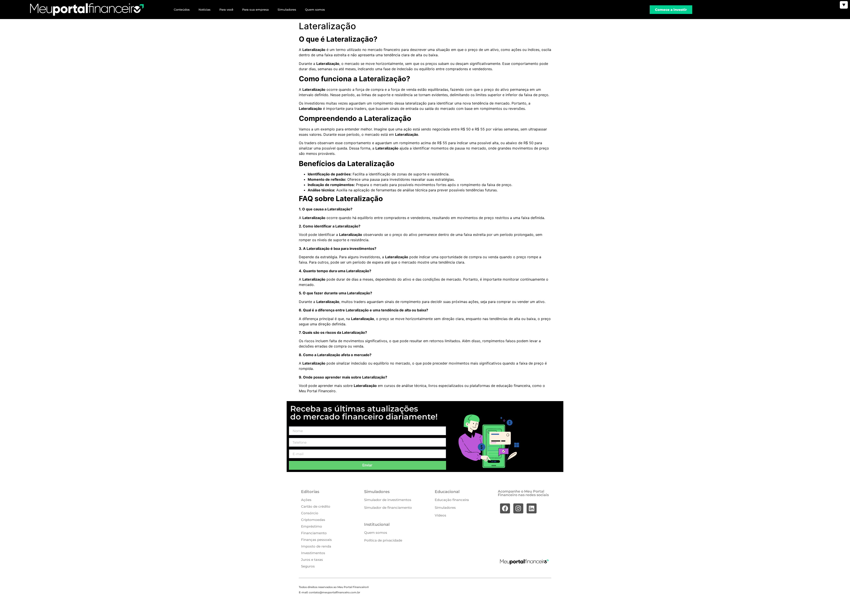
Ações (306, 500)
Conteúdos (182, 9)
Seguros (308, 566)
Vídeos (440, 515)
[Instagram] (518, 508)
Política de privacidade (383, 540)
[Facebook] (505, 508)
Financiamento (314, 533)
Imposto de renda (316, 546)
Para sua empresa (255, 9)
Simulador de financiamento (388, 507)
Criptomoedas (313, 520)
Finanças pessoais (316, 540)
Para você (226, 9)
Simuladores (287, 9)
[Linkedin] (532, 508)
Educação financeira (452, 500)
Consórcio (309, 513)
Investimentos (313, 553)
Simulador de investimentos (387, 500)
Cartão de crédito (315, 506)
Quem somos (315, 9)
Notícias (205, 9)
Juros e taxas (312, 559)
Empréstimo (311, 526)
